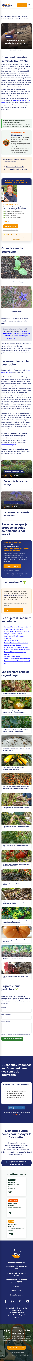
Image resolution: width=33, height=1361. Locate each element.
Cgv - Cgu (16, 1286)
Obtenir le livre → (10, 226)
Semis (24, 16)
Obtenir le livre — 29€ (16, 1348)
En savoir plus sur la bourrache (16, 169)
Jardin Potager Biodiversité (10, 16)
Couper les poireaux (11, 640)
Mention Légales (16, 1290)
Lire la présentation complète (10, 230)
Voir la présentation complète (11, 570)
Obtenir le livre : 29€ (12, 566)
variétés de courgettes (9, 445)
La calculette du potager (16, 1262)
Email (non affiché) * (6, 1014)
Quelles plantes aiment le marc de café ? (17, 658)
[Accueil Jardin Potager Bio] (7, 5)
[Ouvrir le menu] (29, 5)
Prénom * (4, 1007)
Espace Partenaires (16, 1295)
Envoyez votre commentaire (12, 1039)
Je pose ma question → (13, 610)
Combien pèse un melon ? (13, 656)
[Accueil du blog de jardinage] (16, 1253)
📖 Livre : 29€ (22, 5)
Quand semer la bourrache (15, 167)
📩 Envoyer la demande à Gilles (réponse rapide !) (16, 1163)
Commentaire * (5, 1021)
